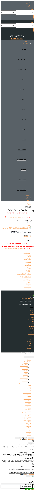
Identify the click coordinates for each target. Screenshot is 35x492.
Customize (31, 438)
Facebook (21, 298)
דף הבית (27, 41)
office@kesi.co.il (26, 304)
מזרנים (24, 109)
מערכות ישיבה (22, 149)
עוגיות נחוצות (29, 445)
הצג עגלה (31, 357)
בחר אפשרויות (27, 236)
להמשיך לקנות (26, 487)
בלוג (28, 197)
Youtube (26, 298)
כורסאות (28, 284)
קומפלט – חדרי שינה (25, 276)
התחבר (29, 5)
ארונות (24, 119)
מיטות (29, 268)
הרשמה (29, 6)
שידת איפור (28, 262)
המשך (26, 357)
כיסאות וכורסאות (21, 159)
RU (28, 200)
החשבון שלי (28, 341)
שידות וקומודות (22, 69)
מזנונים (24, 49)
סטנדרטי (23, 445)
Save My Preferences (22, 472)
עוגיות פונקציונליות (28, 452)
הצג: (33, 222)
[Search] (33, 17)
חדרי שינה (23, 169)
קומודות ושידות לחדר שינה (24, 275)
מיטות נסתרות (27, 259)
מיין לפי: (32, 220)
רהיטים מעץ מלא (21, 190)
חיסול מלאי (23, 89)
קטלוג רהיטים (25, 43)
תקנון (29, 2)
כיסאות (29, 288)
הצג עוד (30, 443)
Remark (21, 452)
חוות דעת (29, 348)
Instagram (30, 298)
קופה (30, 345)
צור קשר (27, 198)
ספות (29, 285)
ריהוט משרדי (22, 180)
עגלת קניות (29, 343)
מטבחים (24, 139)
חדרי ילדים (23, 99)
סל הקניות (28, 3)
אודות (27, 195)
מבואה (24, 79)
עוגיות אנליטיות (29, 458)
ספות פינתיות (27, 287)
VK (33, 298)
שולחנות (24, 129)
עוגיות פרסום (29, 466)
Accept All (17, 438)
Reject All (24, 438)
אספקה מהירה (22, 59)
